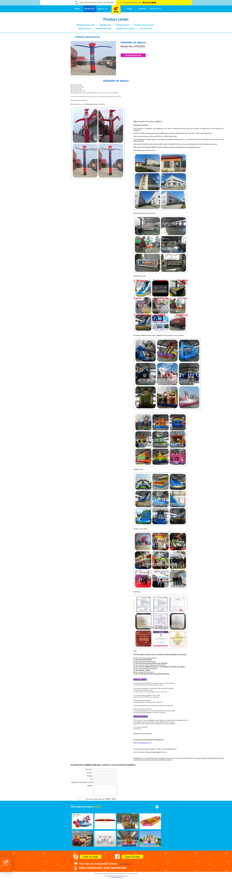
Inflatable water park (103, 28)
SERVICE (142, 9)
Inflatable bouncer (122, 25)
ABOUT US (102, 9)
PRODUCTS (90, 9)
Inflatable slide (105, 25)
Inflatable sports (84, 28)
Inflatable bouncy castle (85, 25)
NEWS (129, 9)
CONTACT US (155, 9)
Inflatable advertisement (125, 28)
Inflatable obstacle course (144, 25)
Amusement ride (145, 28)
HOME (77, 9)
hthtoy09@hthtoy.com (132, 2)
